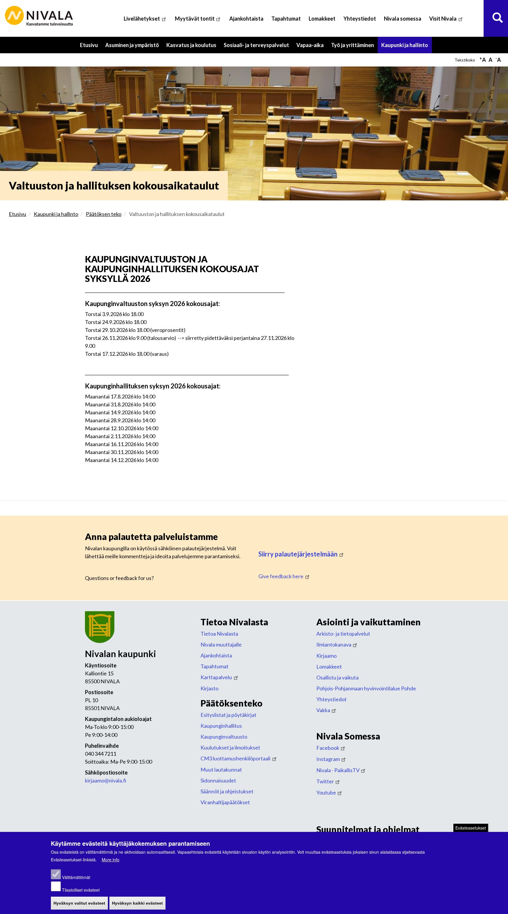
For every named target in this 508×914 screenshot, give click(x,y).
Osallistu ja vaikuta (337, 677)
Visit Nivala (443, 18)
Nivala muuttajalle (221, 644)
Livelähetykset (142, 18)
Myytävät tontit (195, 18)
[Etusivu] (39, 16)
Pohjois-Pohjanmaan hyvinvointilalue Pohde (366, 688)
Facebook (327, 748)
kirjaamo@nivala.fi (105, 780)
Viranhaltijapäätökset (225, 802)
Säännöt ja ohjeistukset (226, 791)
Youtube (326, 792)
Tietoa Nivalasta (219, 633)
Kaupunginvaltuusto (223, 736)
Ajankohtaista (246, 18)
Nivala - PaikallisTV (338, 770)
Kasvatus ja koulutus (193, 47)
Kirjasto (209, 688)
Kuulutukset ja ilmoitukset (230, 747)
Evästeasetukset (470, 828)
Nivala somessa (402, 18)
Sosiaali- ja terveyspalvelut (258, 47)
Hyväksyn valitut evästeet (79, 903)
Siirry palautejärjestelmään (297, 554)
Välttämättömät (76, 877)
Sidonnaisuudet (218, 780)
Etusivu (89, 45)
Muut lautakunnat (221, 769)
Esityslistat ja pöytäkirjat (228, 715)
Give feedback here (280, 576)
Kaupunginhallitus (221, 725)
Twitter (325, 781)
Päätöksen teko (103, 214)
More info (110, 860)
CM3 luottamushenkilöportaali (235, 758)
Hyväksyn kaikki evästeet (137, 903)
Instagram (328, 759)
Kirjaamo (326, 655)
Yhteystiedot (359, 18)
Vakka (323, 710)
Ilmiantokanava (333, 644)
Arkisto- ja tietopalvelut (343, 633)
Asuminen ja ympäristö (134, 47)
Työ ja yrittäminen (354, 47)
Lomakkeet (322, 18)
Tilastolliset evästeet (81, 890)
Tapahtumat (286, 18)
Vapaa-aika (311, 47)
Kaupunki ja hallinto (406, 47)
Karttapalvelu (216, 677)
